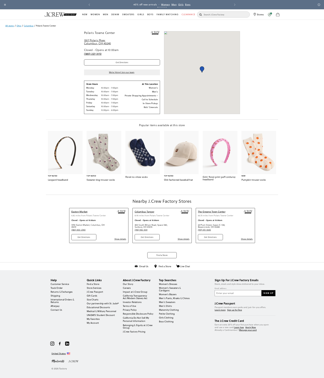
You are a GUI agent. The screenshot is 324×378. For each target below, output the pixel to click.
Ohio (19, 25)
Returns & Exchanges (62, 291)
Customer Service (60, 284)
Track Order (57, 287)
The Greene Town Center (211, 211)
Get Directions (122, 62)
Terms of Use (129, 305)
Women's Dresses (168, 284)
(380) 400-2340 (78, 229)
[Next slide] (234, 4)
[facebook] (59, 343)
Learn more (220, 310)
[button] (270, 14)
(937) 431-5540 (204, 229)
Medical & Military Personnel (101, 311)
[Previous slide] (89, 4)
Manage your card (248, 330)
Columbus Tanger (144, 211)
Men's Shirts (165, 305)
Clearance (188, 14)
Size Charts (93, 299)
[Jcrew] (73, 361)
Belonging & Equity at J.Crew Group (138, 326)
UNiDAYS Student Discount (101, 315)
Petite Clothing (167, 313)
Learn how (239, 327)
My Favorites (93, 318)
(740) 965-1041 (141, 229)
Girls (181, 4)
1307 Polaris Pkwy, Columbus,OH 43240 (97, 42)
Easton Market (79, 211)
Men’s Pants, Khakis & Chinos (174, 298)
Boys (187, 4)
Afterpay (55, 305)
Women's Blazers (168, 294)
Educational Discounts (98, 307)
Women (165, 4)
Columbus (28, 25)
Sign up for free (234, 310)
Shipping (55, 295)
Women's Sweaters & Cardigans (170, 289)
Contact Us (56, 309)
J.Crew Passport (95, 291)
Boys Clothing (166, 321)
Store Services (94, 287)
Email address (220, 288)
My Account (93, 322)
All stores (9, 25)
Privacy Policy (130, 309)
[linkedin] (67, 343)
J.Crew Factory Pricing (134, 331)
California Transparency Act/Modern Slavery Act (135, 297)
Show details (120, 238)
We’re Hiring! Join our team (121, 72)
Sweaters (128, 14)
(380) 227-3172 (92, 53)
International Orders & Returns (62, 301)
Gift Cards (92, 295)
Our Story (128, 284)
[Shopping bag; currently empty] (277, 14)
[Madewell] (57, 361)
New (85, 14)
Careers (127, 287)
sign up (268, 293)
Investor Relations (132, 302)
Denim (115, 14)
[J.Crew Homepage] (61, 14)
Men (174, 4)
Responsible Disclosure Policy (138, 313)
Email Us (143, 266)
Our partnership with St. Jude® (103, 303)
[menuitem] (85, 14)
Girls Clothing (166, 317)
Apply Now (250, 327)
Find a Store (162, 255)
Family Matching (168, 14)
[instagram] (52, 343)
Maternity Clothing (169, 309)
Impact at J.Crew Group (135, 291)
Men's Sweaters (167, 302)
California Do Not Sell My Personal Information (136, 319)
